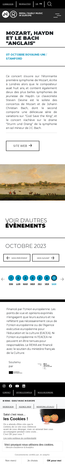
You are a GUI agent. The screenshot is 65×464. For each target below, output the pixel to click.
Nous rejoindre (45, 392)
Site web (20, 145)
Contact (6, 392)
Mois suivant (43, 258)
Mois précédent (19, 258)
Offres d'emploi (24, 392)
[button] (55, 15)
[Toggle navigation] (49, 4)
